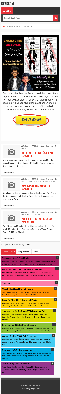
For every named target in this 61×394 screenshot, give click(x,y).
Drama (23, 148)
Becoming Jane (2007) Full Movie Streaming (22, 269)
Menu (8, 11)
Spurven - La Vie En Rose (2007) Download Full (24, 311)
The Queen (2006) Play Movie (15, 258)
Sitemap (6, 283)
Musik (53, 181)
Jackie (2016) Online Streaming (16, 364)
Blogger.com (35, 389)
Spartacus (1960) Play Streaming (17, 350)
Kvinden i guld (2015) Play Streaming (19, 325)
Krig (39, 181)
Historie (30, 214)
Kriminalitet (46, 181)
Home (5, 26)
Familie (35, 181)
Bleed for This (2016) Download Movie (19, 300)
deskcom (7, 3)
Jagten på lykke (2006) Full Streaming (19, 336)
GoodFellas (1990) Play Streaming (17, 289)
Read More (9, 172)
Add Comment (47, 146)
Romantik (37, 214)
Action (23, 181)
